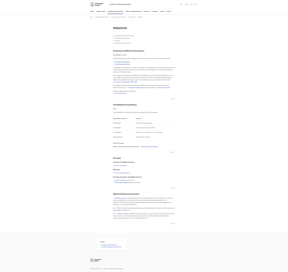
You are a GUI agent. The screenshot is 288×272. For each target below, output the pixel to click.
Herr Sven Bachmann (121, 93)
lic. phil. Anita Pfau (120, 180)
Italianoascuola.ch (120, 198)
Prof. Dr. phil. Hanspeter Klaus (123, 182)
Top (172, 99)
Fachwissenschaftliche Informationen (124, 36)
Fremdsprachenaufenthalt (122, 62)
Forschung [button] (155, 11)
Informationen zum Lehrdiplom (118, 17)
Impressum (105, 269)
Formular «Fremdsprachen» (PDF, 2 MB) (126, 82)
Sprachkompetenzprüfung (122, 64)
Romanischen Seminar (164, 88)
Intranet (169, 11)
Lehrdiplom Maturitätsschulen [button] (115, 11)
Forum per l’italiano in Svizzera (126, 214)
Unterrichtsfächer (131, 17)
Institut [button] (92, 11)
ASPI (118, 208)
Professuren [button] (147, 11)
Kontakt (186, 4)
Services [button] (162, 11)
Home (181, 4)
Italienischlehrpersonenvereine (123, 43)
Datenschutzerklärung (118, 269)
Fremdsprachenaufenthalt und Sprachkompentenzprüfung (111, 246)
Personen (117, 41)
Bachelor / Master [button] (100, 11)
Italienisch (140, 17)
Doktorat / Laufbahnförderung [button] (133, 11)
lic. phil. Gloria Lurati (120, 173)
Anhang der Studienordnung (137, 88)
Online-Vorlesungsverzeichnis (149, 147)
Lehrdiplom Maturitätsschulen (102, 17)
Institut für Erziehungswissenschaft (120, 4)
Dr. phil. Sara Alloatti (120, 165)
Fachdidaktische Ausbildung (122, 38)
